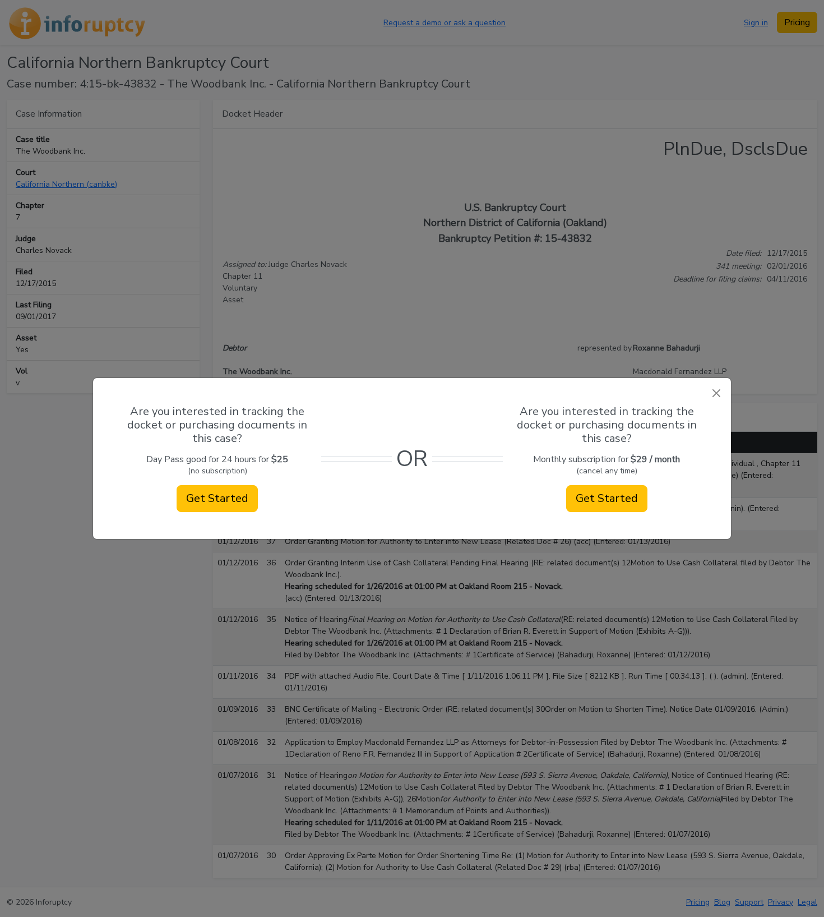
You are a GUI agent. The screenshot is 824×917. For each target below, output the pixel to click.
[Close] (716, 393)
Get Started (217, 498)
